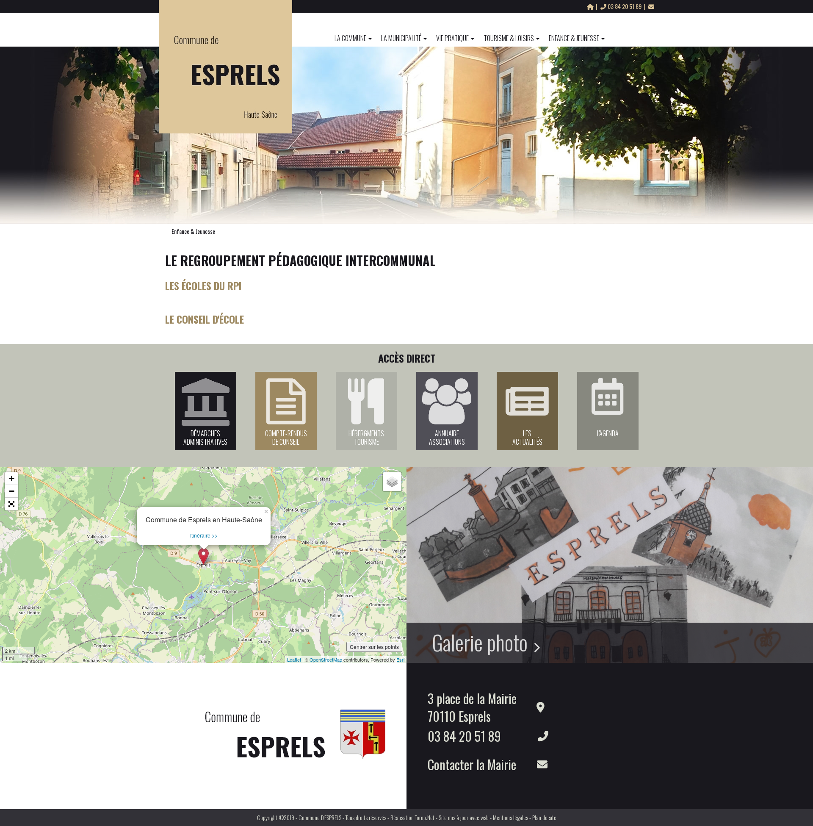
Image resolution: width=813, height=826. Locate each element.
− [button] (11, 491)
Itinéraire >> (204, 535)
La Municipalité (401, 38)
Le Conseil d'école (204, 319)
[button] (11, 504)
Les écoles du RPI (203, 285)
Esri (400, 659)
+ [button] (11, 478)
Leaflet (294, 659)
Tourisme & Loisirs (509, 38)
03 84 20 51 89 (624, 6)
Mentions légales (510, 817)
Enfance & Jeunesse (574, 38)
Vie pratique (452, 38)
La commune (350, 38)
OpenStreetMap (326, 659)
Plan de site (544, 817)
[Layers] (392, 481)
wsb (485, 817)
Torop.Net (424, 817)
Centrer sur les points (374, 646)
